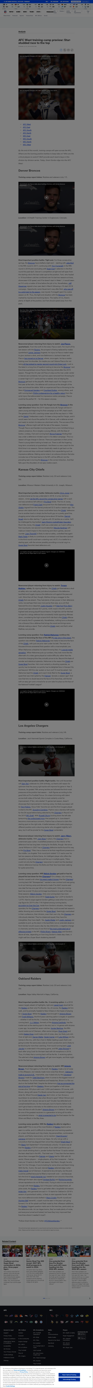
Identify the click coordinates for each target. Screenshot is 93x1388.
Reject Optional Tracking (69, 1374)
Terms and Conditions (20, 1370)
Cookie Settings (10, 1386)
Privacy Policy (24, 1372)
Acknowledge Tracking (69, 1379)
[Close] (90, 1377)
